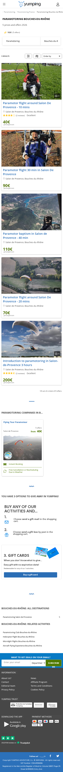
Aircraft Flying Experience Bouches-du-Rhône (22, 645)
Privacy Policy (8, 689)
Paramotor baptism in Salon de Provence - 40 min (25, 236)
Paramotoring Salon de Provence (17, 617)
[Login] (58, 4)
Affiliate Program (39, 682)
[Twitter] (57, 756)
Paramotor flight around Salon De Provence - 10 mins (27, 105)
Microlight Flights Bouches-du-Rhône (19, 641)
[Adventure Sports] (29, 4)
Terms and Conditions (41, 685)
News (33, 678)
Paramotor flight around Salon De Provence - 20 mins (27, 299)
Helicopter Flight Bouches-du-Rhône (18, 637)
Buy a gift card (30, 575)
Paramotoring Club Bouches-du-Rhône (20, 632)
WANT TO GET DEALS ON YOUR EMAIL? (30, 657)
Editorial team (8, 685)
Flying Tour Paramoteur (15, 422)
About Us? (6, 678)
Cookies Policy (37, 689)
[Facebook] (50, 756)
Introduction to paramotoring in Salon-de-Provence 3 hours (30, 363)
